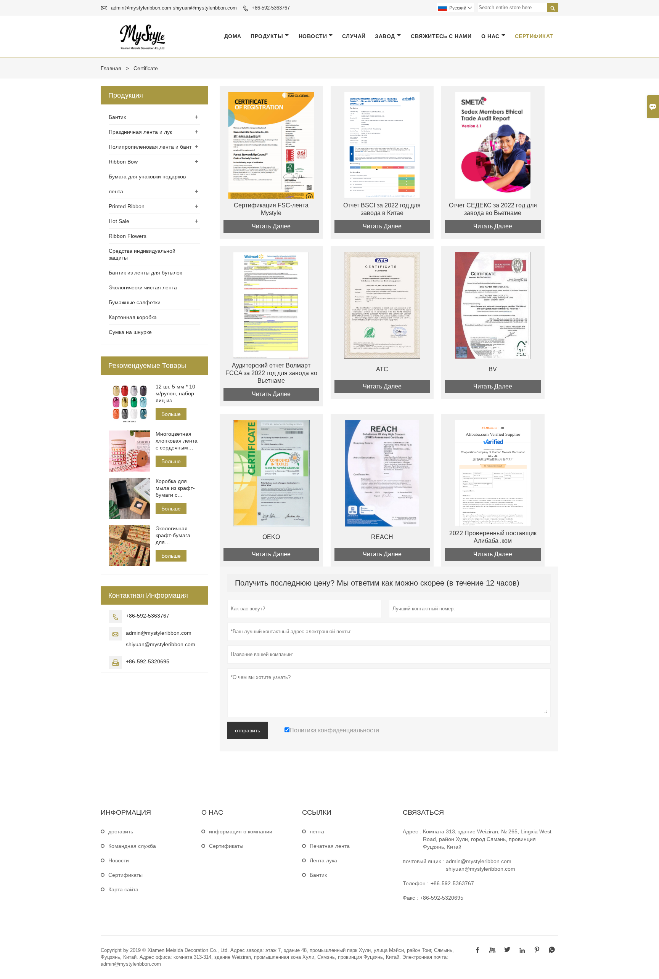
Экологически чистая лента (143, 287)
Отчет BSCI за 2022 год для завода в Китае (382, 209)
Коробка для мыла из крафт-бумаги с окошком (175, 488)
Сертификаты (125, 875)
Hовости (118, 860)
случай (354, 36)
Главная (111, 68)
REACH (382, 537)
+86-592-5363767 (271, 8)
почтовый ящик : (423, 861)
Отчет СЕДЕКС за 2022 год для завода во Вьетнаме (493, 209)
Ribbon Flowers (127, 236)
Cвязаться (423, 812)
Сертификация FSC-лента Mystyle (271, 209)
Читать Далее (271, 226)
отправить (247, 730)
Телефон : (416, 883)
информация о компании (240, 831)
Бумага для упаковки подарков (147, 176)
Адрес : (412, 831)
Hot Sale (119, 221)
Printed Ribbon (127, 206)
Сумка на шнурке (130, 332)
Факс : (410, 898)
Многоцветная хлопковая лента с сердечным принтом (177, 441)
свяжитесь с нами (441, 36)
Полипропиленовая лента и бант (150, 147)
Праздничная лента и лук (140, 132)
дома (232, 36)
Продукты (267, 36)
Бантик (117, 117)
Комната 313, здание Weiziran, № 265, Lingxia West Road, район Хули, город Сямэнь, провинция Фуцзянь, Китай (487, 839)
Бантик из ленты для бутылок (145, 273)
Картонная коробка (133, 317)
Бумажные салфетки (135, 302)
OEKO (271, 537)
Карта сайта (123, 889)
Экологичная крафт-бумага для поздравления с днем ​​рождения (175, 535)
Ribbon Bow (123, 162)
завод (385, 36)
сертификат (534, 36)
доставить (120, 831)
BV (493, 369)
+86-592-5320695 (147, 661)
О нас (490, 36)
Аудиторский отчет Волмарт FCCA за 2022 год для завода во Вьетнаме (271, 373)
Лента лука (323, 860)
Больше (171, 414)
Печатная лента (330, 846)
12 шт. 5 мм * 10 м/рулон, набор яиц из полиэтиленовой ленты (176, 394)
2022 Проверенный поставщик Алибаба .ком (493, 537)
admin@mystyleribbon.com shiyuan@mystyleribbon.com (174, 8)
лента (116, 191)
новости (313, 36)
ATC (382, 369)
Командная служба (132, 846)
